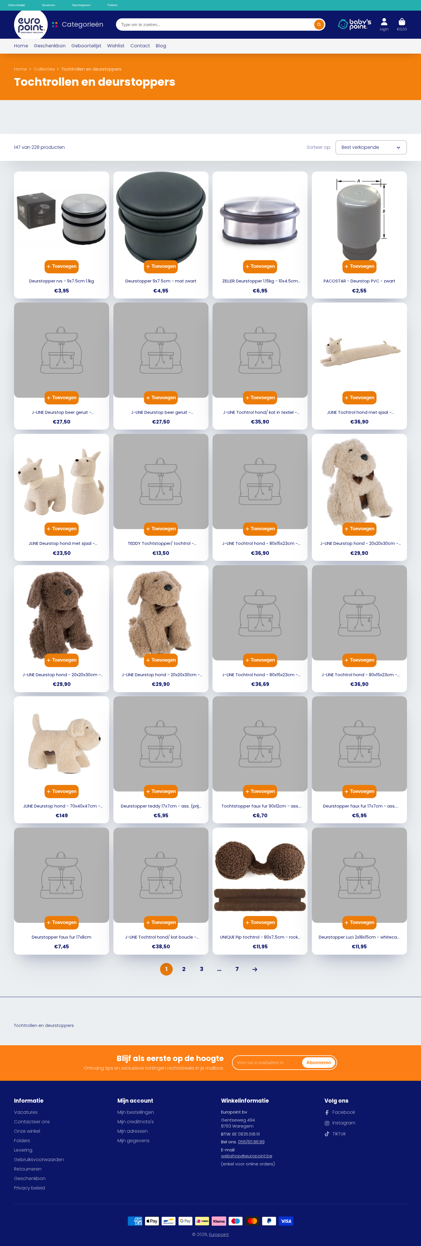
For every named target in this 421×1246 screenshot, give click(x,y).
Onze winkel (27, 1131)
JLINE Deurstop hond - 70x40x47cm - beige (61, 759)
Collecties (44, 69)
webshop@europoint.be (246, 1156)
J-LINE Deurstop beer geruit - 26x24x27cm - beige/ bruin (160, 366)
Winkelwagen (402, 24)
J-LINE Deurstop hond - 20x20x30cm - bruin (61, 628)
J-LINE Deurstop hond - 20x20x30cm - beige (160, 628)
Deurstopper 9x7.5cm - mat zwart (160, 235)
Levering (23, 1150)
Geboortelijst (86, 45)
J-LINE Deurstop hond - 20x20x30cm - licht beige (359, 497)
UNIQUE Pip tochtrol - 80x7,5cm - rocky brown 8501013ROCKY (260, 891)
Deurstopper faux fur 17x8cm (61, 891)
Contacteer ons (32, 1122)
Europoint (219, 1234)
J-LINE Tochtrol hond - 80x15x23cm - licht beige (359, 628)
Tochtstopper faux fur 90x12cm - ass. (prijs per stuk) (260, 759)
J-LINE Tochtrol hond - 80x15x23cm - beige (260, 497)
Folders (22, 1141)
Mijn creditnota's (135, 1122)
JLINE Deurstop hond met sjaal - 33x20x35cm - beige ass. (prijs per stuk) (61, 497)
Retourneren (28, 1169)
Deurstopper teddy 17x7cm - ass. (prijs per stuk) (160, 759)
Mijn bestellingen (135, 1112)
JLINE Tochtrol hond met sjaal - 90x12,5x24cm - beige (359, 366)
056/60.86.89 (251, 1142)
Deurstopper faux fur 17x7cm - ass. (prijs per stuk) (359, 759)
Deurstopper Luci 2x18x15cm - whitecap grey (359, 891)
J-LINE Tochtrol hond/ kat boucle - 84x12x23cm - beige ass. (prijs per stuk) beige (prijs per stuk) (160, 891)
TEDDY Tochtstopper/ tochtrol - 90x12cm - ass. (160, 497)
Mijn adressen (132, 1131)
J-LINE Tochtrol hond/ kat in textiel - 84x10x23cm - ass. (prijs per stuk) (260, 366)
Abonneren (318, 1062)
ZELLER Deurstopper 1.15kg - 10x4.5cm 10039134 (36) (260, 235)
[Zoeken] (319, 25)
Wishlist (116, 45)
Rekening (384, 24)
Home (21, 45)
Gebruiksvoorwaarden (39, 1160)
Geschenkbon (50, 45)
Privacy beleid (29, 1188)
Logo (28, 25)
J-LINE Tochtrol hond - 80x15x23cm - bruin (260, 628)
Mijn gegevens (133, 1141)
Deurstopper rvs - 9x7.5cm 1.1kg (61, 235)
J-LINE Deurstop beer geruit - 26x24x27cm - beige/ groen (61, 366)
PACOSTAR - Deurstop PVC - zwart (359, 235)
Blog (161, 45)
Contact (140, 45)
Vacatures (26, 1112)
